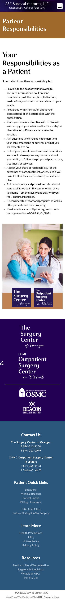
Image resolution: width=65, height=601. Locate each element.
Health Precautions (30, 532)
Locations (31, 489)
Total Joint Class (31, 509)
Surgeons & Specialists (31, 569)
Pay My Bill (31, 577)
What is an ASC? (30, 573)
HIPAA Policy (31, 541)
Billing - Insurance (30, 502)
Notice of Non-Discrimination (31, 565)
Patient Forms (31, 497)
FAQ (31, 537)
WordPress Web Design (17, 597)
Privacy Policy (30, 545)
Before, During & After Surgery (30, 513)
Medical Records (31, 493)
